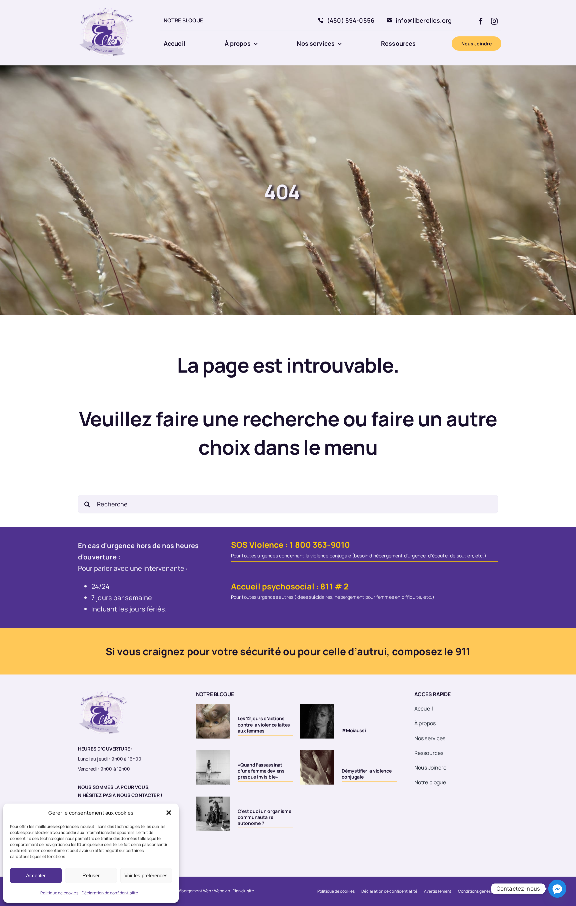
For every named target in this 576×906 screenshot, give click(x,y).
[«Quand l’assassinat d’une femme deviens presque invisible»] (213, 767)
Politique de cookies (59, 893)
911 (462, 651)
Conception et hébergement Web (180, 891)
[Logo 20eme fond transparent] (106, 7)
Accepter (36, 875)
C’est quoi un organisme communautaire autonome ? (264, 817)
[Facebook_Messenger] (557, 889)
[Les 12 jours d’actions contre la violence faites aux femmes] (213, 721)
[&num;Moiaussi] (317, 721)
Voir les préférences (146, 875)
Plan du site (243, 891)
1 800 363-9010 (320, 544)
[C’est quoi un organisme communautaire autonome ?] (213, 814)
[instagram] (494, 21)
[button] (168, 812)
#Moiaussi (354, 730)
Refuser (91, 875)
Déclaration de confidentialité (110, 893)
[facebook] (481, 21)
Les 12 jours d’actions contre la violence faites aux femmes (264, 724)
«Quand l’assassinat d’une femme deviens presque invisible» (261, 771)
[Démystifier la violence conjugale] (317, 767)
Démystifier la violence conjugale (367, 774)
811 (326, 586)
